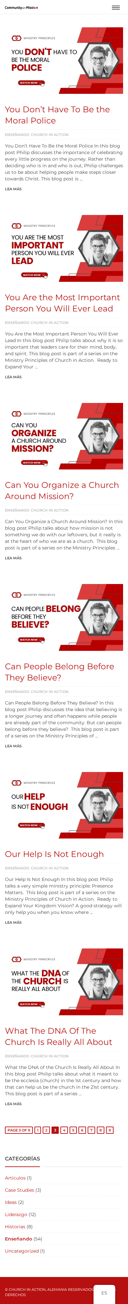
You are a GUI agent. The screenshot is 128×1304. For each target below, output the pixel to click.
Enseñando (17, 134)
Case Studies (19, 1190)
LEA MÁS (13, 189)
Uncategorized (22, 1251)
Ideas (11, 1202)
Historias (15, 1227)
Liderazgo (16, 1214)
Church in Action (50, 134)
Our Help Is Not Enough (54, 854)
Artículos (15, 1178)
